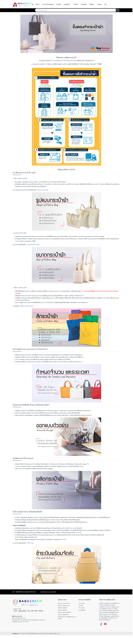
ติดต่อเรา (100, 4)
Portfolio (58, 4)
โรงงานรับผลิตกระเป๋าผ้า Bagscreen (62, 60)
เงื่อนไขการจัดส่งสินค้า (63, 614)
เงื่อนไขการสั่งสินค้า (62, 607)
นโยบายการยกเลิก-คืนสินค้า (64, 612)
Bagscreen (16, 633)
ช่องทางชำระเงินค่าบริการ (64, 603)
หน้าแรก (38, 4)
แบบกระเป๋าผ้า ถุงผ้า (42, 190)
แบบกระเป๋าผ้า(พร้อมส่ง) (48, 4)
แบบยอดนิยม (84, 4)
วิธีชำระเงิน (30, 543)
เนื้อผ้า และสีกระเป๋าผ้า (26, 306)
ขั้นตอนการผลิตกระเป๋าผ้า (64, 605)
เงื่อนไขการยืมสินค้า (62, 610)
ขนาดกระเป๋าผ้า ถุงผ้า (33, 244)
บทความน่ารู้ (81, 603)
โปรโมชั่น (75, 4)
